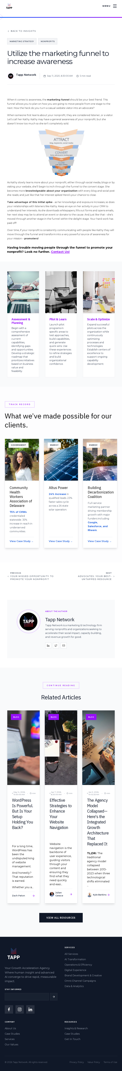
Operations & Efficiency (78, 964)
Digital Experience (75, 970)
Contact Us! (60, 252)
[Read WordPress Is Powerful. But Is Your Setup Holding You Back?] (23, 806)
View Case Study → (21, 541)
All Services (71, 954)
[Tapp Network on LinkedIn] (30, 1009)
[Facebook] (9, 1009)
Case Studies (12, 1033)
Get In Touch (72, 1039)
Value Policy (93, 1062)
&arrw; (53, 996)
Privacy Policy (76, 1062)
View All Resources (61, 917)
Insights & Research (76, 1028)
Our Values (11, 1044)
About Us (10, 1028)
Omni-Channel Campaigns (80, 980)
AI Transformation (75, 959)
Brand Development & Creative (83, 975)
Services (9, 1039)
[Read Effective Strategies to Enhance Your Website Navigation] (61, 806)
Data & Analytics (74, 986)
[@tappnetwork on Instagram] (19, 1009)
